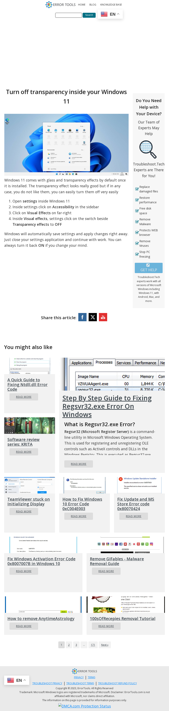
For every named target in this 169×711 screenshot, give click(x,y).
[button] (149, 268)
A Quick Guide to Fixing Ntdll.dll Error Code (27, 384)
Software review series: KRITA (23, 442)
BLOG (92, 4)
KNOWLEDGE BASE (111, 4)
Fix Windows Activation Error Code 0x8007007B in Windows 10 (41, 561)
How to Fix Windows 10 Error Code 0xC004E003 (82, 504)
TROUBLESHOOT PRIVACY (47, 683)
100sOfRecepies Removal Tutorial (122, 618)
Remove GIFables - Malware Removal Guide (117, 561)
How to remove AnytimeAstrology (40, 618)
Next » (104, 645)
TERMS (91, 677)
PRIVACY (79, 677)
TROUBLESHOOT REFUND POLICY (117, 683)
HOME (81, 4)
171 (93, 645)
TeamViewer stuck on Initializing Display (28, 501)
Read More (24, 397)
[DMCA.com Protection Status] (84, 706)
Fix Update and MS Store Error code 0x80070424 (135, 504)
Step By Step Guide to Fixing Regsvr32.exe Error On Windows (107, 406)
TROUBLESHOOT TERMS (80, 683)
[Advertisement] (84, 52)
